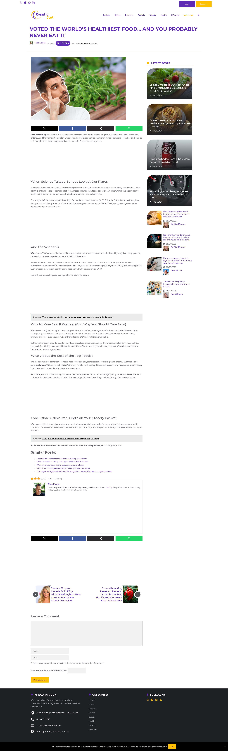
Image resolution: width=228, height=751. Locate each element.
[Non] (225, 746)
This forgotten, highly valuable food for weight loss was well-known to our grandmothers (74, 471)
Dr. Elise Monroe (178, 224)
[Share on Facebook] (72, 128)
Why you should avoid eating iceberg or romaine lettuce (60, 465)
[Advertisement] (86, 162)
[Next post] (137, 594)
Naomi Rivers (177, 294)
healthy (109, 487)
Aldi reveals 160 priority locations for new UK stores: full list (176, 284)
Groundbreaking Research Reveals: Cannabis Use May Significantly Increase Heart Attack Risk (109, 594)
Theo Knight (39, 42)
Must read (188, 15)
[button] (198, 15)
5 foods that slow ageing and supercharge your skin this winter (63, 468)
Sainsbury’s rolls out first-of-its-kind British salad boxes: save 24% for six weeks (170, 87)
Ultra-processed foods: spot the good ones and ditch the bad (62, 462)
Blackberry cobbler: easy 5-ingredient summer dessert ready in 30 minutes (176, 214)
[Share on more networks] (100, 128)
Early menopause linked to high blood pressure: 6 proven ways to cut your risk (177, 260)
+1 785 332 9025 (43, 719)
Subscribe (203, 4)
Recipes (106, 15)
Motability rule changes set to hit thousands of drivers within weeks (169, 194)
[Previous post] (35, 594)
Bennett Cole (176, 270)
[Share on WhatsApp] (129, 128)
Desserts (129, 15)
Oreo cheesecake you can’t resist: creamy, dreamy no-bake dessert (170, 123)
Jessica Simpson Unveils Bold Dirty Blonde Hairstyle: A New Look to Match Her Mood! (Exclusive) (66, 594)
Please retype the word (49, 670)
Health (164, 15)
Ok (172, 746)
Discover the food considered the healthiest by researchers (62, 458)
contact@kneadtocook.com (49, 725)
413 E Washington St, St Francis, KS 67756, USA (57, 712)
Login (187, 4)
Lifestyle (175, 15)
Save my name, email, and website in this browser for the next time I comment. (68, 663)
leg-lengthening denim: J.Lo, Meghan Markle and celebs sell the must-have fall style (176, 237)
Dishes (118, 15)
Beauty (153, 15)
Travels (141, 15)
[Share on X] (44, 128)
